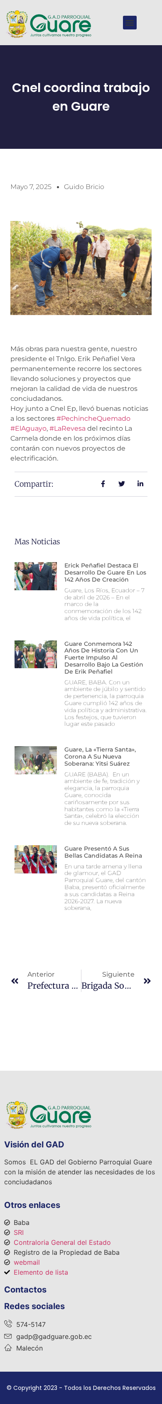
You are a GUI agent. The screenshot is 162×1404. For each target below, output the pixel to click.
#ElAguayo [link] (28, 428)
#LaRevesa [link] (67, 428)
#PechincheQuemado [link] (93, 418)
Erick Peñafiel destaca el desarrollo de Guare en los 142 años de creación (105, 572)
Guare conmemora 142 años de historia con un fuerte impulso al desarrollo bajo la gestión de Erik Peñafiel (103, 657)
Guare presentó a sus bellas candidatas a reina (103, 852)
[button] (130, 22)
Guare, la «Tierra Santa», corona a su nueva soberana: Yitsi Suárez (100, 756)
